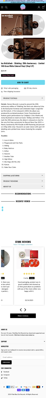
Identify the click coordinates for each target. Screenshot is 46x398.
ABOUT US (7, 186)
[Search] (6, 7)
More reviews (23, 316)
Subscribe (6, 362)
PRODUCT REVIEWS (10, 181)
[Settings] (39, 7)
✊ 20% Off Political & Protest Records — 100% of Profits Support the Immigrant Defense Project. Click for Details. (23, 1)
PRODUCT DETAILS (10, 98)
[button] (43, 7)
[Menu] (2, 7)
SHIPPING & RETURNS (11, 176)
